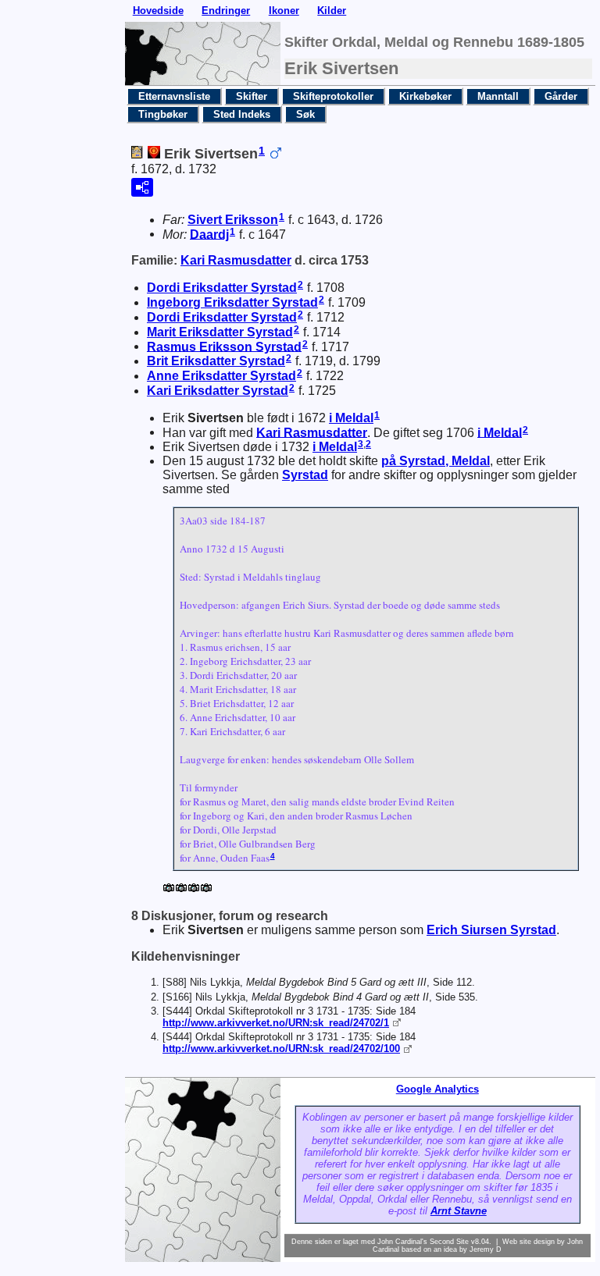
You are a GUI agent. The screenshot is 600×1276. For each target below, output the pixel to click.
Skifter (251, 96)
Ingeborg (232, 302)
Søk (305, 114)
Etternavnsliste (174, 96)
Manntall (498, 96)
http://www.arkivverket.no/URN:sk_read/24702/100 (281, 1048)
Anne (221, 375)
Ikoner (284, 10)
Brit (216, 361)
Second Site (449, 1242)
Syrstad (305, 475)
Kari (235, 260)
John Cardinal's (402, 1242)
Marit (220, 332)
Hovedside (158, 10)
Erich (491, 930)
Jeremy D (486, 1249)
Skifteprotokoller (333, 96)
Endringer (226, 10)
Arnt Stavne (458, 1211)
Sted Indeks (241, 114)
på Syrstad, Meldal (435, 460)
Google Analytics (437, 1089)
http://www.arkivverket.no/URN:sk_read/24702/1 (275, 1023)
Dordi (222, 287)
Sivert (233, 219)
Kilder (331, 10)
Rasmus (224, 346)
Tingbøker (163, 114)
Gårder (561, 96)
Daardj (209, 233)
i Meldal (351, 418)
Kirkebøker (425, 96)
